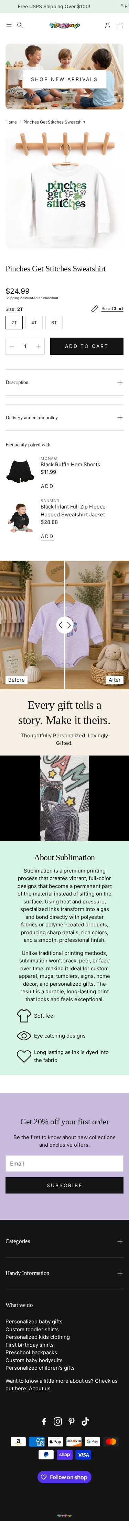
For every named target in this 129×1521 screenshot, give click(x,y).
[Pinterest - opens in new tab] (71, 1421)
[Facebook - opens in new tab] (44, 1421)
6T (54, 322)
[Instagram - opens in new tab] (58, 1421)
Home (11, 122)
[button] (9, 25)
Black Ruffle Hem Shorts (70, 464)
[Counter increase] (38, 346)
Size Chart (112, 308)
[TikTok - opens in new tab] (85, 1421)
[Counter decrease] (12, 346)
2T (14, 322)
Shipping (12, 298)
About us (40, 1388)
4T (34, 322)
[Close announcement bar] (122, 5)
